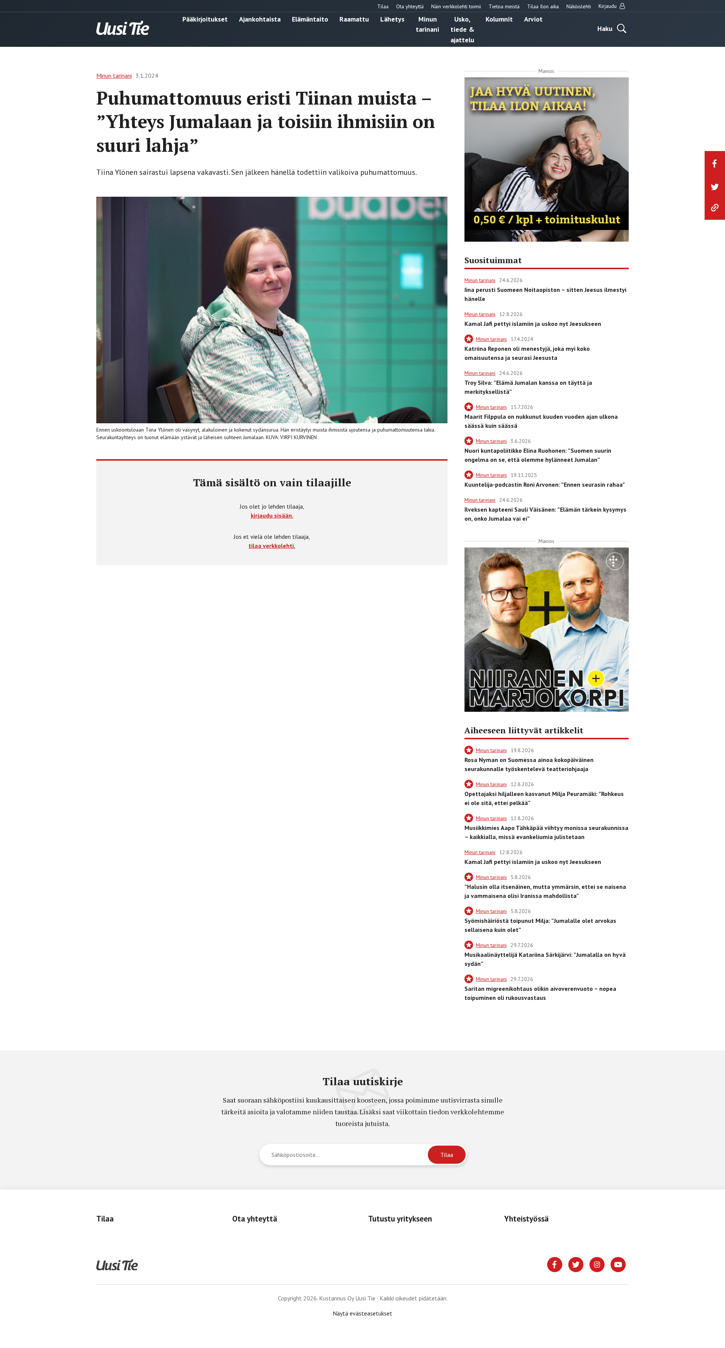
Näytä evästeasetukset (362, 1313)
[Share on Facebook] (715, 163)
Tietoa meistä (504, 6)
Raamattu (354, 18)
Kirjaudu (608, 6)
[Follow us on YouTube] (618, 1264)
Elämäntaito (310, 18)
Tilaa (383, 6)
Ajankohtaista (260, 18)
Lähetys (392, 18)
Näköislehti (578, 6)
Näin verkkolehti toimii (456, 6)
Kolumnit (499, 18)
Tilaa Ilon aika (543, 6)
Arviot (533, 18)
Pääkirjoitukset (205, 18)
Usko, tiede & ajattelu (462, 29)
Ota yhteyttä (410, 6)
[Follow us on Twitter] (575, 1264)
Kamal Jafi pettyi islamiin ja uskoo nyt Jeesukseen (532, 323)
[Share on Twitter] (715, 187)
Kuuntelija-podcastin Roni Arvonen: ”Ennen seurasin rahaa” (544, 484)
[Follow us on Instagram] (597, 1264)
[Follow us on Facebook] (554, 1264)
